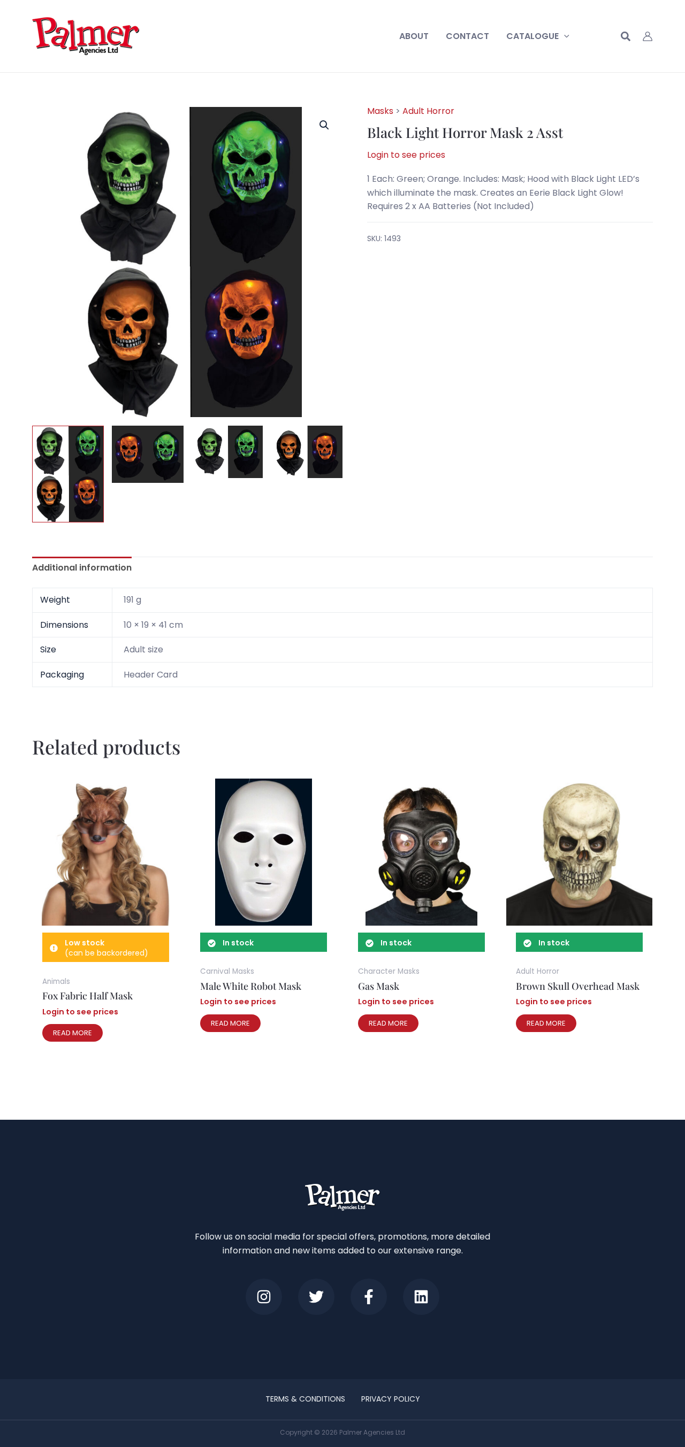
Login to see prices (406, 154)
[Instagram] (264, 1297)
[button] (564, 36)
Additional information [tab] (82, 567)
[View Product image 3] (227, 452)
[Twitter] (316, 1297)
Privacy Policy (390, 1399)
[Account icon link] (647, 36)
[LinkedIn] (421, 1297)
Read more (72, 1033)
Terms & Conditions (305, 1399)
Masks (380, 111)
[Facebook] (369, 1297)
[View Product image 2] (148, 454)
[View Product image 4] (306, 452)
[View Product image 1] (68, 474)
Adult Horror (428, 111)
